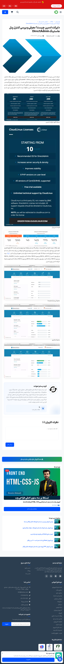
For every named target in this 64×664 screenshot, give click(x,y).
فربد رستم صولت (50, 36)
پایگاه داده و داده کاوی (57, 616)
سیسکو (60, 604)
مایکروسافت (59, 590)
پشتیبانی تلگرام (24, 605)
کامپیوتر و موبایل (58, 610)
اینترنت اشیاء (59, 625)
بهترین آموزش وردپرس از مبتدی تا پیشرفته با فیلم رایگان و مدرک (38, 522)
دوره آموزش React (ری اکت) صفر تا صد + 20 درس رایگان (40, 540)
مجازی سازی (59, 593)
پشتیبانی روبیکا (24, 602)
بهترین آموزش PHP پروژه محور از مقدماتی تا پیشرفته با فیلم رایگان (38, 547)
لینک (8, 253)
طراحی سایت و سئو (43, 22)
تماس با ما (28, 574)
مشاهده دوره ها (56, 6)
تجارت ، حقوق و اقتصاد (56, 633)
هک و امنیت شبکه (57, 596)
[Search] (17, 12)
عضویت (6, 624)
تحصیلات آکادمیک (57, 630)
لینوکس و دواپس (58, 599)
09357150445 (24, 595)
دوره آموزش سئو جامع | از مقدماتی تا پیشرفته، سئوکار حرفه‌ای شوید (37, 528)
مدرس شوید (27, 568)
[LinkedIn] (51, 576)
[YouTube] (60, 576)
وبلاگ (28, 571)
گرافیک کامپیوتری (58, 622)
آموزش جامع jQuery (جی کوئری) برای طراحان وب (41, 534)
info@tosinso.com (23, 592)
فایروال (60, 613)
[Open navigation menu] (60, 12)
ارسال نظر (9, 445)
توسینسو (58, 22)
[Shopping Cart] (12, 12)
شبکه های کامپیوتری (57, 587)
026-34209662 (24, 598)
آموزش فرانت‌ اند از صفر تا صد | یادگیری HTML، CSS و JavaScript (41, 502)
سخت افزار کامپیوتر (57, 627)
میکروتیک (59, 602)
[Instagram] (46, 576)
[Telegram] (55, 576)
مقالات (51, 22)
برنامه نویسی (59, 607)
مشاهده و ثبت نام (32, 509)
